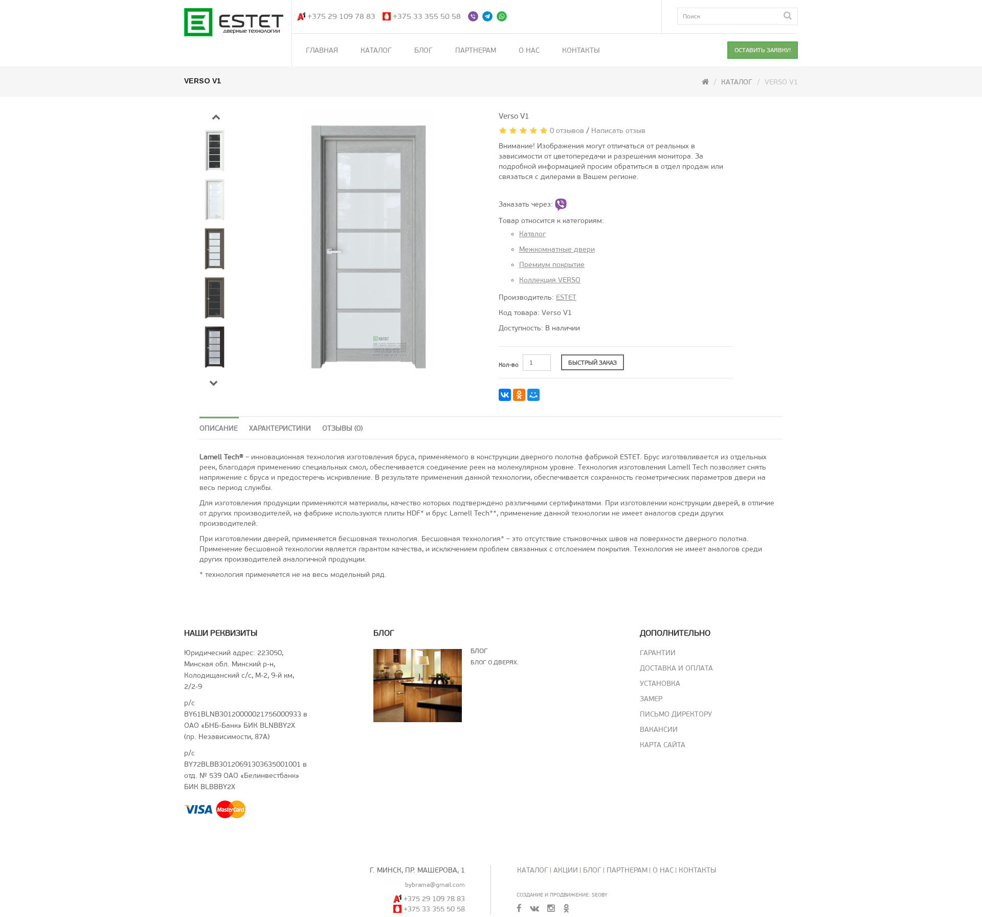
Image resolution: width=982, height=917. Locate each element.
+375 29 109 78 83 (341, 16)
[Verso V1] (369, 239)
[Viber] (474, 16)
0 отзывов (567, 130)
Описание (218, 428)
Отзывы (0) (342, 428)
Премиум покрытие (552, 264)
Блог (423, 50)
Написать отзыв (618, 130)
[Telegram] (488, 16)
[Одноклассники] (519, 395)
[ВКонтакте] (505, 395)
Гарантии (658, 652)
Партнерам (475, 50)
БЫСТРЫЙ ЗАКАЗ (592, 362)
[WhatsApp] (503, 16)
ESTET (566, 297)
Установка (660, 683)
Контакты (581, 50)
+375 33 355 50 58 (427, 16)
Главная (322, 50)
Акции (565, 870)
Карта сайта (662, 745)
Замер (651, 699)
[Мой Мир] (533, 395)
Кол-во (509, 364)
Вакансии (659, 729)
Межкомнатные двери (557, 249)
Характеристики (280, 428)
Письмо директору (676, 714)
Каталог (376, 50)
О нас (529, 50)
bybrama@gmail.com (435, 884)
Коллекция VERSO (550, 280)
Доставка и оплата (676, 668)
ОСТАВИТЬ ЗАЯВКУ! (762, 50)
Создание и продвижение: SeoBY (562, 894)
